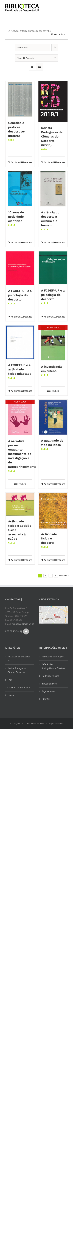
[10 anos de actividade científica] (20, 189)
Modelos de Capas (50, 675)
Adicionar (15, 162)
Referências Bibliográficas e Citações (53, 666)
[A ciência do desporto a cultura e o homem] (53, 189)
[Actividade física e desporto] (53, 511)
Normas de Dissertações (52, 656)
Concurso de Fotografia (18, 687)
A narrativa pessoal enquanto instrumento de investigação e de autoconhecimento (22, 454)
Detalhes (27, 162)
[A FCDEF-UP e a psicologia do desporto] (20, 268)
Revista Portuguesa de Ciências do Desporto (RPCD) (52, 136)
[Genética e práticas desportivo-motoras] (20, 99)
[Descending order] (54, 47)
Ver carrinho (59, 34)
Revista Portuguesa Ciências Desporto (16, 670)
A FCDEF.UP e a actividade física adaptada (19, 369)
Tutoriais (45, 698)
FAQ (9, 679)
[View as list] (39, 66)
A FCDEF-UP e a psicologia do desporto (20, 295)
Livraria (10, 695)
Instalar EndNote (49, 683)
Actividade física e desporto (49, 538)
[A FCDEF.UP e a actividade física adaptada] (20, 342)
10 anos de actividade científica (16, 216)
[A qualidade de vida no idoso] (53, 417)
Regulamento (48, 691)
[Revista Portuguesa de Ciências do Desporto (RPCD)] (53, 101)
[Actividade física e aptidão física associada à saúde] (20, 504)
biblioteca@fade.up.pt (23, 624)
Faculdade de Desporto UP (18, 658)
